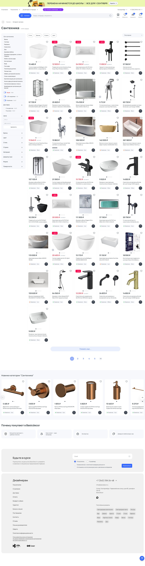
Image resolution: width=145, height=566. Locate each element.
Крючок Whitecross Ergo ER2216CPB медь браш (64, 407)
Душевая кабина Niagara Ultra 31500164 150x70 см (84, 221)
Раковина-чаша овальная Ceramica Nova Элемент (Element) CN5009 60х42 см (108, 183)
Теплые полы (7, 71)
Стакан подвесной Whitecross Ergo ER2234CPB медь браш (90, 407)
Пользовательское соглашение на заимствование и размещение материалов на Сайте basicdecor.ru (27, 538)
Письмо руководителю (20, 525)
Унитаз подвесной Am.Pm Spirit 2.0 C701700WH (61, 259)
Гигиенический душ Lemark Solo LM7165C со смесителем (61, 144)
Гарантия (16, 505)
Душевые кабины (9, 52)
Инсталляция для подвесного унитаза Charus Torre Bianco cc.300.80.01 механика (131, 259)
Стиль (30, 35)
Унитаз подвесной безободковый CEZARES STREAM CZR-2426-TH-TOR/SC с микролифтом (61, 183)
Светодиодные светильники (105, 509)
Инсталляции (8, 61)
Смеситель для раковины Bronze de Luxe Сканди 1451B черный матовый (132, 183)
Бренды (38, 35)
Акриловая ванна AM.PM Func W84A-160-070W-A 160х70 (107, 221)
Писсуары (7, 66)
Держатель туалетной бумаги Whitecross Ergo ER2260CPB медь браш (12, 407)
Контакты (16, 517)
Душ (5, 49)
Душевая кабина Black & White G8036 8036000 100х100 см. (37, 183)
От (5, 119)
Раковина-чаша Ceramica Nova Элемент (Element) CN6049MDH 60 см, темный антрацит (61, 106)
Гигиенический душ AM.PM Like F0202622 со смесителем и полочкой (84, 183)
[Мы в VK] (104, 498)
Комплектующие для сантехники (13, 79)
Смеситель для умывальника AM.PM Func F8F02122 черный (84, 297)
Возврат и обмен (18, 501)
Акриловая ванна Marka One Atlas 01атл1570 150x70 (108, 259)
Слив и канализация (10, 76)
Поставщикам (17, 513)
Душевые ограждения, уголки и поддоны (13, 55)
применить (14, 127)
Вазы (98, 517)
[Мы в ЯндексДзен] (108, 498)
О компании (4, 9)
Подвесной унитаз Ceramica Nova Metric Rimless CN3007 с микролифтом (38, 144)
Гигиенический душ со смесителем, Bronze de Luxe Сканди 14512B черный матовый (131, 221)
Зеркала (132, 513)
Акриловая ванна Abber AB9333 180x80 (37, 259)
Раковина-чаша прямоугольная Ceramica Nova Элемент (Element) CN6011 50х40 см (38, 335)
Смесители (7, 47)
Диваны (104, 513)
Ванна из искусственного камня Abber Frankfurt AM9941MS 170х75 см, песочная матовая (108, 144)
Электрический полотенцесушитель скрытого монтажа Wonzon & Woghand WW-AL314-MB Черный (132, 68)
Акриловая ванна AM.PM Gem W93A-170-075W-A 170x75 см (84, 68)
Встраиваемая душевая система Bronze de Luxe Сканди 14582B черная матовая (132, 106)
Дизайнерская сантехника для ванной (12, 87)
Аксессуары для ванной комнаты (13, 81)
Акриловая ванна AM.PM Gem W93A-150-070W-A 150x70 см (60, 221)
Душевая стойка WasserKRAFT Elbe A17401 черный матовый (60, 297)
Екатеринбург (121, 9)
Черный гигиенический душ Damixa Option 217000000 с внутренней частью (107, 68)
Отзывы (15, 521)
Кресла (112, 513)
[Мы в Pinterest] (101, 498)
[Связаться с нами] (142, 558)
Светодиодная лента (122, 509)
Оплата (15, 497)
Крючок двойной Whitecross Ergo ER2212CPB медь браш (38, 407)
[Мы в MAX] (97, 498)
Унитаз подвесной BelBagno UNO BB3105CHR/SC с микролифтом (38, 68)
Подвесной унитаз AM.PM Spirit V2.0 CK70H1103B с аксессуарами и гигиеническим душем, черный (38, 221)
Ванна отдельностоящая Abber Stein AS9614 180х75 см (84, 106)
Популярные (127, 35)
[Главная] (10, 15)
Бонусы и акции (17, 509)
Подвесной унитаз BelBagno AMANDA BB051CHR (83, 259)
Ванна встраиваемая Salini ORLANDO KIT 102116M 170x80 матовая (37, 297)
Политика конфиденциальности (23, 533)
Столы (125, 513)
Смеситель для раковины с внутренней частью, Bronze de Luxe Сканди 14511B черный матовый (107, 297)
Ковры (117, 517)
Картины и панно (107, 517)
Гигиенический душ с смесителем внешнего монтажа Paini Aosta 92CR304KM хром (108, 106)
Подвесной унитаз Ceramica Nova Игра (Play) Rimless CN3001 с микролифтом (61, 68)
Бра (98, 513)
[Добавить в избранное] (47, 41)
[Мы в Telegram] (111, 498)
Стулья (119, 513)
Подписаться (127, 465)
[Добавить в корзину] (46, 73)
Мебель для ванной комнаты (12, 74)
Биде (5, 63)
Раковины (7, 44)
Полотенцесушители (10, 69)
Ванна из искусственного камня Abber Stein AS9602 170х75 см (132, 144)
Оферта (15, 529)
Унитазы (6, 42)
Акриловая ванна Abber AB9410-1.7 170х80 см (85, 144)
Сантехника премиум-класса (12, 84)
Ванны (6, 39)
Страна (46, 35)
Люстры (133, 509)
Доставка (16, 493)
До (5, 123)
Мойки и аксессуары (10, 58)
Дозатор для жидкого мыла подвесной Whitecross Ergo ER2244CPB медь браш (113, 407)
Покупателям (17, 485)
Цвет (54, 35)
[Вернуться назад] (3, 22)
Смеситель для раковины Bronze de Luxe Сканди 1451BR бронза (132, 297)
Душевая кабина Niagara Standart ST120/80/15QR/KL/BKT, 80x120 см (38, 106)
